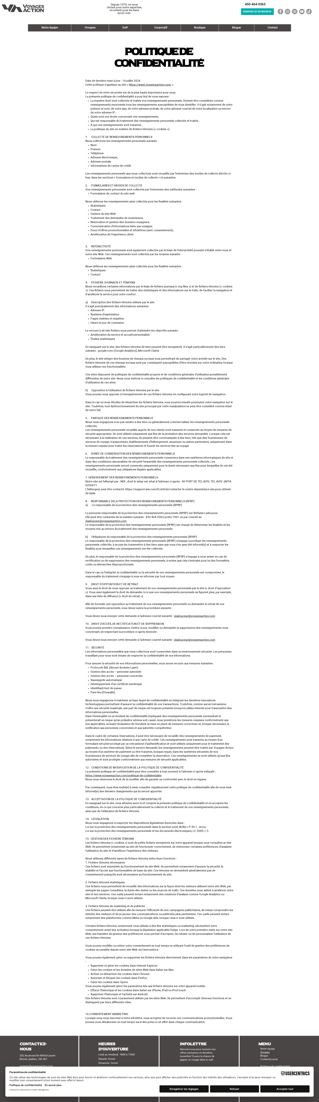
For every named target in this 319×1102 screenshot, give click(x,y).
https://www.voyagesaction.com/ (150, 85)
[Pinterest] (294, 11)
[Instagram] (287, 11)
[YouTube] (302, 11)
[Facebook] (280, 11)
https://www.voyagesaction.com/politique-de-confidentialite (123, 775)
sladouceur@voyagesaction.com (105, 521)
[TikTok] (309, 11)
